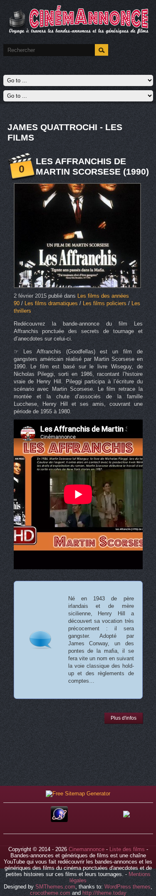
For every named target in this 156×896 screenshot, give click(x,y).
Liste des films (127, 849)
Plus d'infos (123, 718)
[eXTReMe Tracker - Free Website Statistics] (59, 820)
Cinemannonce (86, 849)
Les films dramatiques (51, 303)
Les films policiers (104, 303)
